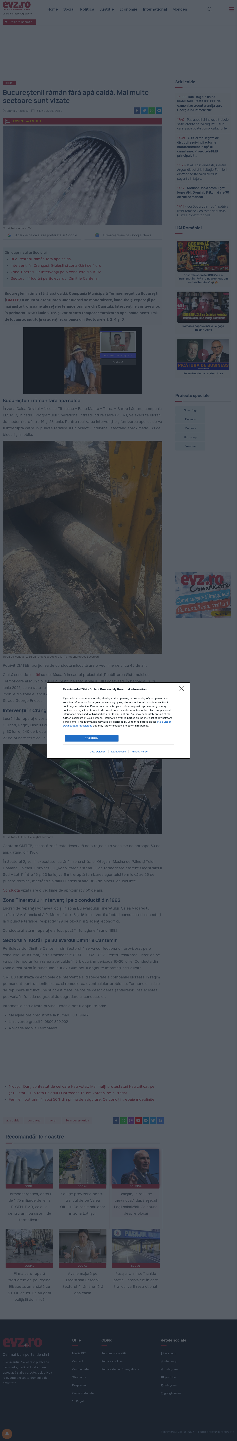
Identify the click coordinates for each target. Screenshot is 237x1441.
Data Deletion (98, 751)
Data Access (118, 751)
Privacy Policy (139, 751)
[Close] (182, 689)
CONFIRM (92, 738)
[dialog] (118, 720)
